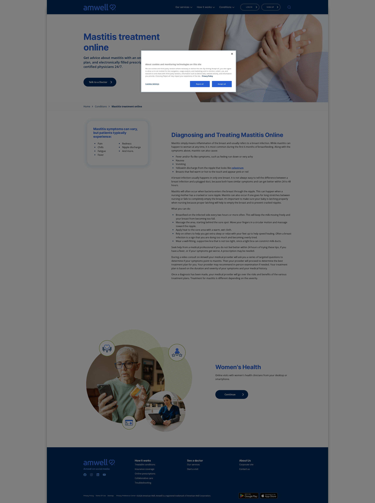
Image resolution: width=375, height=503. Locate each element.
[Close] (232, 54)
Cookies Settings (152, 84)
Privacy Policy (207, 76)
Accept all (222, 84)
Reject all (200, 84)
